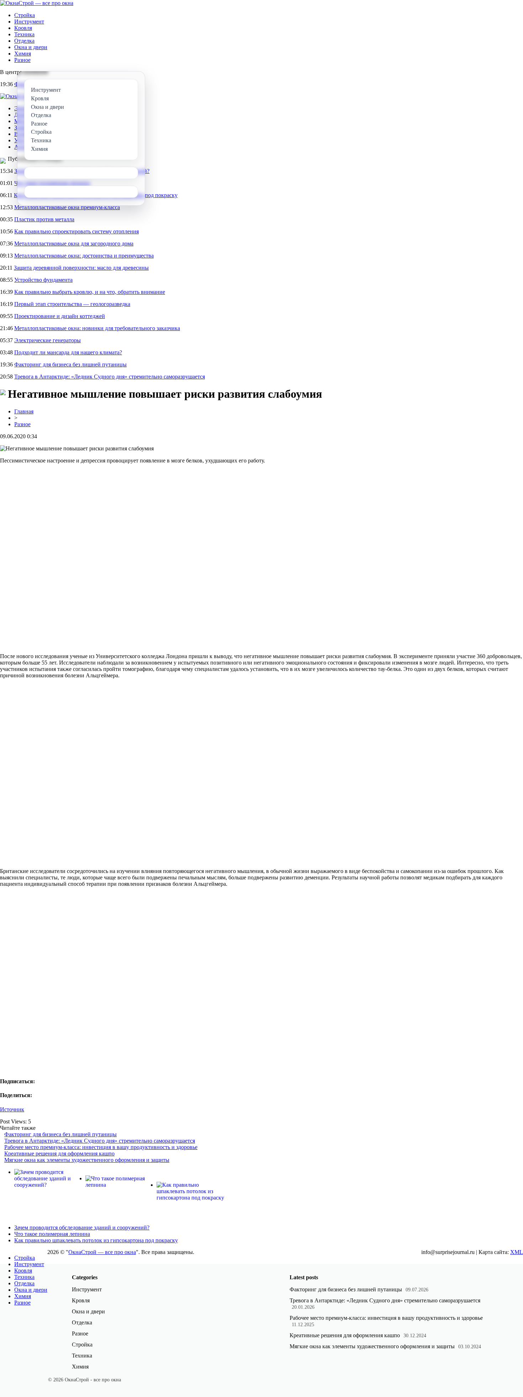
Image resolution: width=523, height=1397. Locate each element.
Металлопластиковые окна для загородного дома (73, 243)
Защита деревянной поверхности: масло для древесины (81, 268)
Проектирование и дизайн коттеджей (59, 316)
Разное (22, 60)
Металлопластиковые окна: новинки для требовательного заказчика (97, 328)
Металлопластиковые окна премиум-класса (67, 207)
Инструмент (29, 21)
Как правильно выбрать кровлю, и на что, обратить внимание (89, 292)
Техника (24, 34)
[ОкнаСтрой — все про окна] (36, 3)
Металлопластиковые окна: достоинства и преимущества (84, 256)
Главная (23, 411)
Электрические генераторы (47, 340)
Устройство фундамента (43, 280)
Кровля (23, 28)
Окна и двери (30, 47)
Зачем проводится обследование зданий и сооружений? (81, 1227)
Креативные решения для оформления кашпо (59, 1153)
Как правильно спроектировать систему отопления (76, 231)
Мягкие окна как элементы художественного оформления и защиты (86, 1160)
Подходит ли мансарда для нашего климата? (68, 352)
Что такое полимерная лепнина (52, 1234)
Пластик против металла (44, 219)
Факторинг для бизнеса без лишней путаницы (70, 364)
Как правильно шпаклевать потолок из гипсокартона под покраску (96, 1240)
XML (516, 1252)
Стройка (24, 15)
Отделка (24, 41)
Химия (22, 54)
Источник (12, 1109)
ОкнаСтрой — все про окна (102, 1252)
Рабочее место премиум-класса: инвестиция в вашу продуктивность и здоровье (100, 1147)
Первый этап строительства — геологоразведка (72, 304)
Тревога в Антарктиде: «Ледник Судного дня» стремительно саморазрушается (109, 377)
